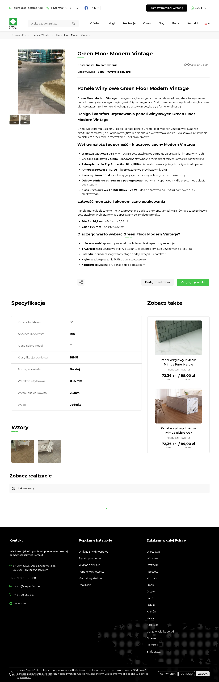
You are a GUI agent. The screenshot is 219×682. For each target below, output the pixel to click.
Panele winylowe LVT (92, 571)
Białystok (152, 644)
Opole (151, 585)
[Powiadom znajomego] (80, 282)
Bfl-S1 (74, 357)
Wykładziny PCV (89, 565)
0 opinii (205, 64)
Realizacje (128, 23)
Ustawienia (167, 673)
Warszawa (153, 551)
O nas (147, 23)
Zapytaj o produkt (193, 282)
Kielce (150, 618)
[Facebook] (86, 8)
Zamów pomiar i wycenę (167, 7)
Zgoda (202, 673)
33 (71, 322)
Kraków (151, 611)
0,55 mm (76, 381)
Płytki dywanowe (90, 558)
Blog (161, 23)
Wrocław (152, 558)
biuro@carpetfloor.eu (28, 7)
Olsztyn (151, 591)
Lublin (151, 605)
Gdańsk (151, 638)
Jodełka (75, 404)
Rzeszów (152, 571)
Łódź (150, 598)
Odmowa (187, 673)
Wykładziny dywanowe (93, 551)
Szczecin (152, 565)
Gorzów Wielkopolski (160, 631)
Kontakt (192, 23)
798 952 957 (65, 8)
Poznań (152, 578)
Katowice (152, 624)
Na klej (75, 369)
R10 (72, 334)
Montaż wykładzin (90, 578)
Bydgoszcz (154, 651)
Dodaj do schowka (157, 282)
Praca (176, 23)
